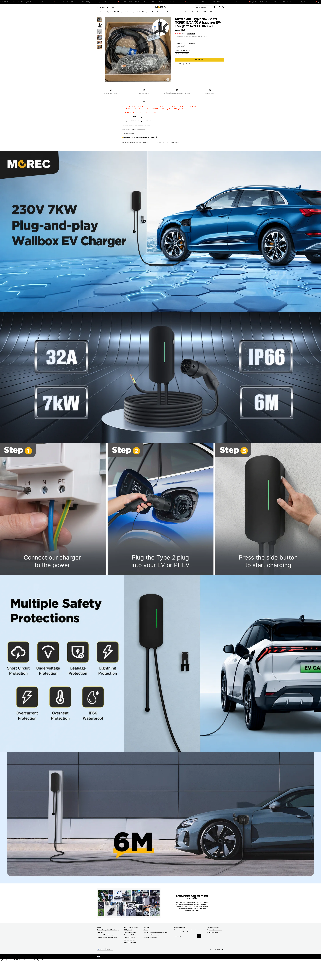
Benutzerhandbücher (129, 940)
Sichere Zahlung (174, 142)
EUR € (101, 949)
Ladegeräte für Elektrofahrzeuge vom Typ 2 (142, 12)
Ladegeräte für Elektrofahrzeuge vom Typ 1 (117, 12)
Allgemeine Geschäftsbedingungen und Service (156, 932)
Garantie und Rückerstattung (151, 935)
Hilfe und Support (215, 12)
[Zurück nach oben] (319, 960)
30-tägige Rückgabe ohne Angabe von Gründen (137, 142)
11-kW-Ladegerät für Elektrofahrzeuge (107, 937)
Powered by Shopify (219, 949)
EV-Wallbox (100, 932)
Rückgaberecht (128, 930)
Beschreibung (126, 101)
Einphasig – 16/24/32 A (182, 54)
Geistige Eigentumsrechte (150, 937)
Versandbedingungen (130, 932)
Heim (101, 12)
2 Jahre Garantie (160, 142)
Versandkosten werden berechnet (192, 36)
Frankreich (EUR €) (103, 7)
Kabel (169, 12)
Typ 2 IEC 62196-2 (180, 46)
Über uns (146, 930)
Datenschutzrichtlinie (130, 935)
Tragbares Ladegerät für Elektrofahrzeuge (108, 930)
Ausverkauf (160, 12)
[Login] (219, 7)
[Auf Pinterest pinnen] (183, 64)
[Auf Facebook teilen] (180, 64)
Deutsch (113, 7)
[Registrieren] (199, 936)
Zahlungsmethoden (129, 937)
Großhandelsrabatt (188, 12)
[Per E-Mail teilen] (189, 64)
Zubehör (176, 12)
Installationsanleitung (130, 942)
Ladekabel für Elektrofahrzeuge (105, 935)
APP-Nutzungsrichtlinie (201, 12)
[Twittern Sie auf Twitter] (186, 64)
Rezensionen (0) (140, 101)
